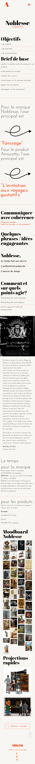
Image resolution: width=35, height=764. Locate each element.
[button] (29, 5)
